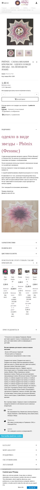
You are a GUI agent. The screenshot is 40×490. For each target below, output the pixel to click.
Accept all (32, 487)
